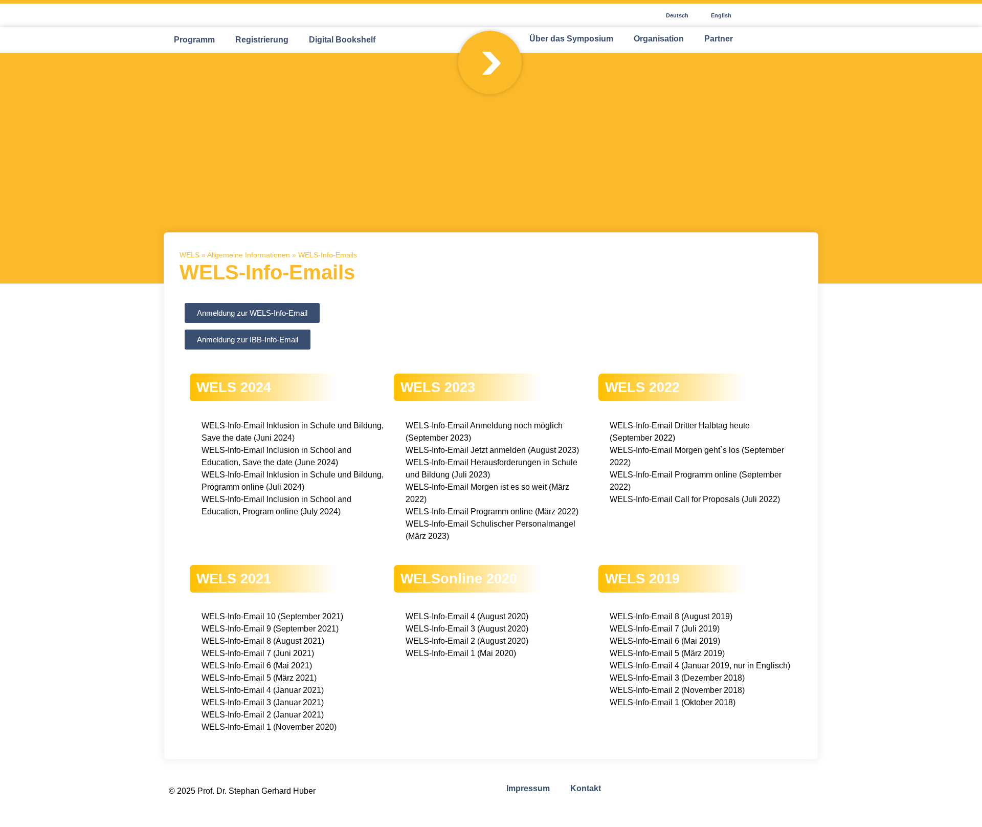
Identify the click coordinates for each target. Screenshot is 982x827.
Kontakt (585, 788)
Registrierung (261, 39)
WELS (189, 255)
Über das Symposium (571, 38)
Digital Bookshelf (342, 39)
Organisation (659, 38)
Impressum (528, 788)
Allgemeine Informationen (248, 255)
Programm (194, 39)
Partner (718, 38)
